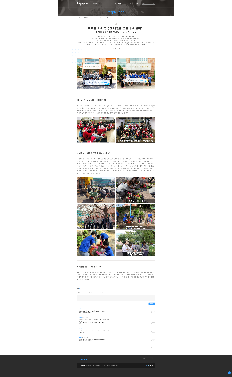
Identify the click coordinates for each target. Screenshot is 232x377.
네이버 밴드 (152, 365)
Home (79, 17)
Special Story (112, 3)
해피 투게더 (99, 17)
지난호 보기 (143, 358)
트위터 (148, 365)
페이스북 (146, 365)
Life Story (130, 3)
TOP (229, 372)
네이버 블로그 (150, 365)
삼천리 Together (82, 4)
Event (136, 3)
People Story (121, 3)
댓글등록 (151, 303)
